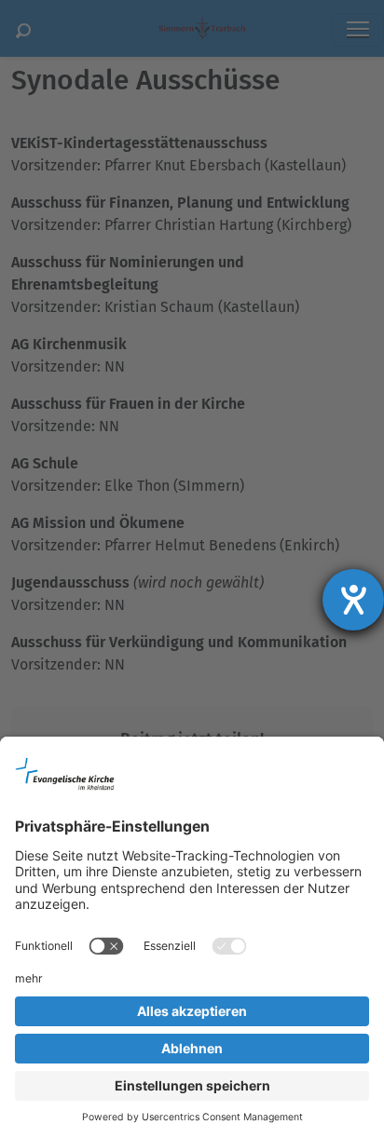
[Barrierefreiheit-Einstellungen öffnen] (353, 599)
